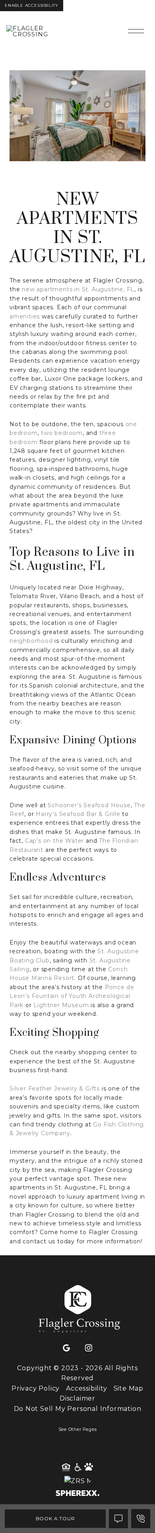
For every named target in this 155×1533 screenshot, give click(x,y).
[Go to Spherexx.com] (77, 1494)
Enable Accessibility (31, 5)
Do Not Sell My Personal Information (77, 1408)
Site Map (128, 1388)
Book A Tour (55, 1518)
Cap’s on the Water (54, 840)
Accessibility (86, 1388)
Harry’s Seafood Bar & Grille (78, 814)
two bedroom (62, 433)
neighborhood (31, 640)
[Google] (66, 1348)
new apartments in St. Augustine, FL (78, 289)
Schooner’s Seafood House (89, 805)
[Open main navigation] (136, 31)
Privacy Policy (36, 1388)
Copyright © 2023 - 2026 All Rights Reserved (77, 1373)
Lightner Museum (61, 1005)
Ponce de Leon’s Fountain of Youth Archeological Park (72, 996)
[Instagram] (89, 1348)
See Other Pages (77, 1429)
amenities (25, 316)
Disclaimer (77, 1398)
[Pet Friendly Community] (89, 1467)
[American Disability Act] (77, 1467)
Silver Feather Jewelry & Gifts (55, 1088)
